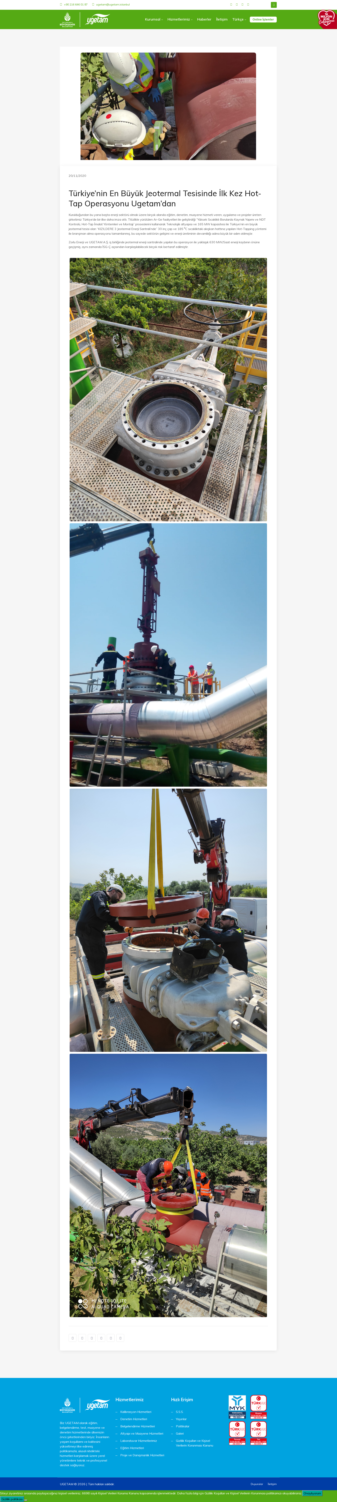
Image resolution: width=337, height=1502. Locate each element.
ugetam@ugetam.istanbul (113, 4)
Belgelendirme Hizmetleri (137, 1426)
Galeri (180, 1433)
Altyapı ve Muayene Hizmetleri (141, 1433)
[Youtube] (248, 5)
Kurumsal (152, 19)
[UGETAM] (85, 19)
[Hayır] (25, 1500)
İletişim (222, 19)
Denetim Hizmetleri (133, 1419)
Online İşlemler (263, 19)
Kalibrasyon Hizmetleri (135, 1412)
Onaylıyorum (312, 1493)
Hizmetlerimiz (179, 19)
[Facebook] (231, 5)
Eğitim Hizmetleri (132, 1448)
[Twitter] (237, 5)
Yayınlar (181, 1419)
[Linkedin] (242, 5)
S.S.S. (180, 1412)
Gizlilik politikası (12, 1499)
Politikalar (182, 1426)
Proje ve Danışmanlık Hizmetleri (142, 1455)
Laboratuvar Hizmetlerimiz (138, 1441)
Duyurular (257, 1484)
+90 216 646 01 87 (76, 4)
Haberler (204, 19)
